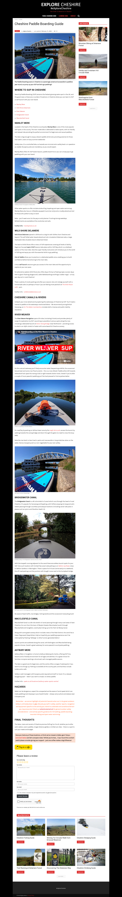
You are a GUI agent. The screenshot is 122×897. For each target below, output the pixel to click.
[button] (79, 16)
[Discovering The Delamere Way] (61, 857)
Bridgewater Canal (22, 115)
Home (16, 19)
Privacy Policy (31, 895)
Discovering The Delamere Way (59, 868)
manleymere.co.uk (30, 226)
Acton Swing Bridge (43, 324)
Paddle (20, 19)
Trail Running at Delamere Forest (29, 868)
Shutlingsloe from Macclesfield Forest (86, 98)
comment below (21, 738)
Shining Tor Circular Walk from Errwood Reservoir (58, 839)
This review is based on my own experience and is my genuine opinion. (37, 792)
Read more (82, 50)
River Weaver (20, 111)
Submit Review (22, 796)
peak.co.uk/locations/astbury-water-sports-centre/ (41, 681)
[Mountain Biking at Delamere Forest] (93, 34)
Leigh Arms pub (55, 430)
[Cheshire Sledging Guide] (91, 827)
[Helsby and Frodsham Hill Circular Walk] (93, 61)
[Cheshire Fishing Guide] (31, 827)
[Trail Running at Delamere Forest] (31, 857)
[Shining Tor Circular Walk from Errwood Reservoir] (61, 827)
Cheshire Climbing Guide (86, 868)
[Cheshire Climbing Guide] (91, 857)
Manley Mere (20, 104)
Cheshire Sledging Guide (86, 838)
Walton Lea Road (63, 566)
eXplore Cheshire (27, 31)
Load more (92, 108)
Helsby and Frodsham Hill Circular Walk (89, 71)
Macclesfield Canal (22, 118)
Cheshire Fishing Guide (25, 838)
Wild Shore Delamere (23, 108)
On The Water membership (33, 307)
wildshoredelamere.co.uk (32, 292)
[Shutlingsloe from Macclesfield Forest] (93, 88)
